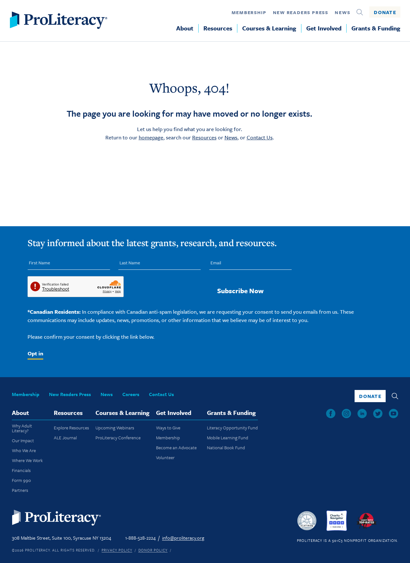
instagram (346, 413)
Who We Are (24, 450)
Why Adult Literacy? (22, 428)
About (184, 28)
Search (360, 12)
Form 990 (21, 480)
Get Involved (323, 28)
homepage (151, 137)
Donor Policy (153, 550)
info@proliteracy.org (183, 537)
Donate (385, 12)
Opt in (35, 353)
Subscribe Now (240, 290)
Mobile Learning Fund (227, 437)
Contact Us (260, 137)
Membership (249, 12)
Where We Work (27, 460)
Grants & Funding (375, 28)
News (342, 12)
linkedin (362, 413)
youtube (393, 413)
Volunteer (165, 457)
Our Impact (23, 440)
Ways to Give (168, 427)
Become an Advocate (176, 447)
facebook (330, 413)
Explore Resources (71, 427)
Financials (21, 470)
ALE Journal (65, 437)
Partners (20, 490)
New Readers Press (301, 12)
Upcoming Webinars (114, 427)
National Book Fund (226, 447)
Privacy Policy (117, 550)
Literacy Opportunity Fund (232, 427)
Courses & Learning (269, 28)
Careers (130, 394)
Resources (217, 28)
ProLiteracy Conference (118, 437)
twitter (377, 413)
